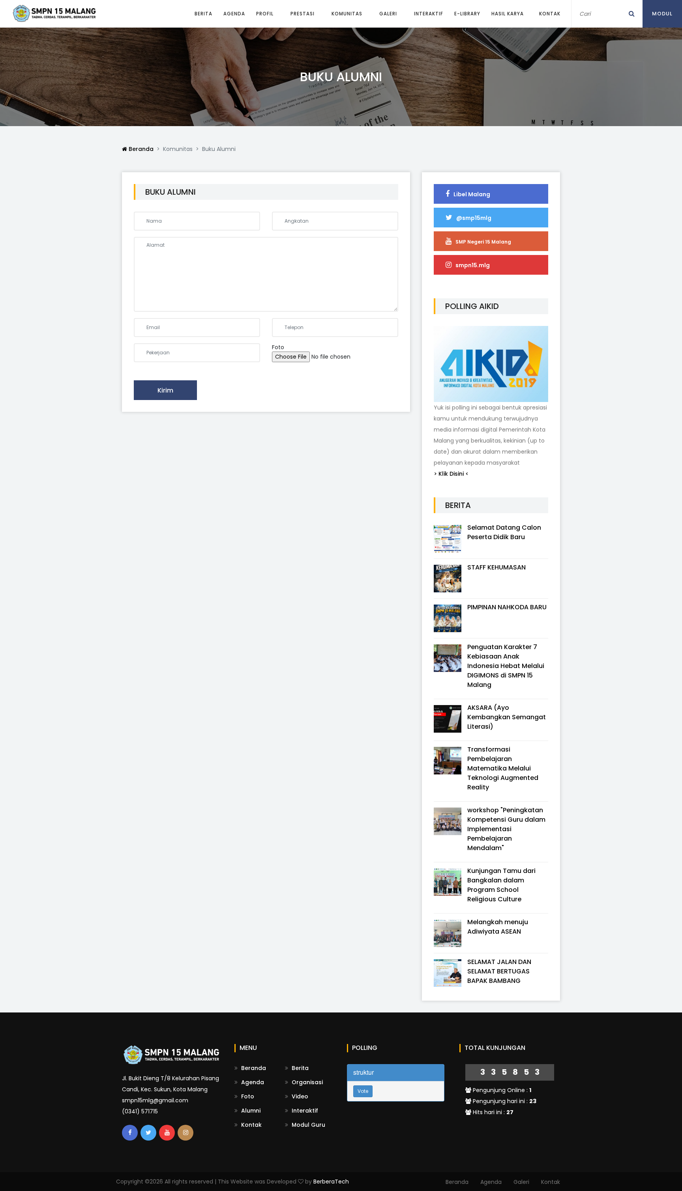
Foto (247, 1096)
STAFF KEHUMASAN (496, 567)
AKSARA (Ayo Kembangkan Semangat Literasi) (506, 717)
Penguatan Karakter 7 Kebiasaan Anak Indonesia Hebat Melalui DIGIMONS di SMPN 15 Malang (505, 665)
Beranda (140, 149)
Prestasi (302, 14)
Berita (203, 14)
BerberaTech (331, 1181)
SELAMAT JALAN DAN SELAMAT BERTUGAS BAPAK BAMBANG (499, 971)
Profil (265, 14)
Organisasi (306, 1082)
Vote (363, 1091)
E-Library (467, 14)
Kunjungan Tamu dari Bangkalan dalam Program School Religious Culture (501, 885)
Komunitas (347, 14)
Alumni (250, 1111)
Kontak (549, 14)
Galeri (388, 14)
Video (299, 1096)
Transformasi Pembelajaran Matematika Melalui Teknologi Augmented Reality (502, 768)
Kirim (165, 390)
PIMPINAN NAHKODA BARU (507, 607)
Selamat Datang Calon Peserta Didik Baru (504, 532)
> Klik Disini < (451, 474)
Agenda (234, 14)
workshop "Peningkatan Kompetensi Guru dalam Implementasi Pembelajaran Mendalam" (506, 829)
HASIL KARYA (507, 14)
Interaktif (428, 14)
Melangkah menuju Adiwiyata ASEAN (497, 926)
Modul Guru (307, 1125)
